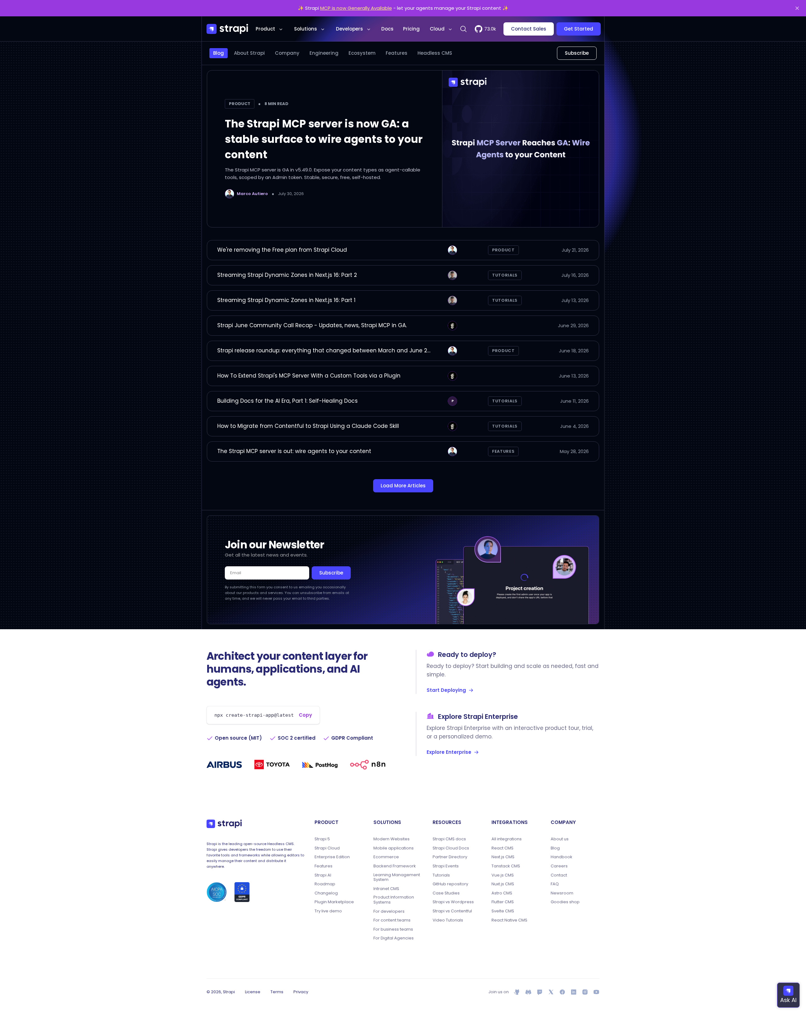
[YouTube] (596, 992)
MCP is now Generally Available (356, 8)
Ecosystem (362, 53)
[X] (551, 992)
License (252, 992)
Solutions (305, 28)
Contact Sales (528, 28)
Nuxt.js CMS (502, 884)
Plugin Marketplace (334, 902)
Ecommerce (386, 857)
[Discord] (528, 992)
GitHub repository (450, 884)
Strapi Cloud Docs (451, 848)
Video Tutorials (448, 920)
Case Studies (446, 893)
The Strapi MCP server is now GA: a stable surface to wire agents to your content (324, 139)
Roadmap (325, 884)
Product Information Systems (393, 900)
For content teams (392, 920)
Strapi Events (446, 866)
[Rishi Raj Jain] (452, 275)
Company (287, 53)
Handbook (561, 857)
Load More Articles (403, 485)
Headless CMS (434, 53)
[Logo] (227, 29)
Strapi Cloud (327, 848)
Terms (276, 992)
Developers (349, 28)
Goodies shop (565, 902)
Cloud (437, 28)
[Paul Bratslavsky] (452, 325)
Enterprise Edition (332, 857)
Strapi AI (323, 875)
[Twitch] (539, 992)
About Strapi (249, 53)
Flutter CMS (502, 902)
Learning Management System (396, 877)
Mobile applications (393, 848)
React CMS (502, 848)
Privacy (300, 992)
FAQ (555, 884)
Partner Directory (450, 857)
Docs (387, 28)
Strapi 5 (322, 839)
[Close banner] (797, 8)
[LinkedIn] (573, 992)
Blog (218, 53)
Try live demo (328, 911)
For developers (389, 911)
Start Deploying (446, 690)
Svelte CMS (502, 911)
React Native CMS (509, 920)
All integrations (506, 839)
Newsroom (562, 893)
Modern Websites (391, 839)
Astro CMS (501, 893)
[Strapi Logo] (224, 824)
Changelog (326, 893)
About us (560, 839)
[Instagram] (585, 992)
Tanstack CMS (505, 866)
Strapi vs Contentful (452, 911)
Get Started (578, 28)
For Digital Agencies (393, 938)
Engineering (323, 53)
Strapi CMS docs (449, 839)
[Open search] (463, 29)
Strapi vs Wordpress (453, 902)
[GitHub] (517, 992)
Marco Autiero (252, 194)
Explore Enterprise (449, 752)
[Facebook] (562, 992)
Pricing (411, 28)
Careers (559, 866)
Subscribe (577, 53)
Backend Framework (394, 866)
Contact (559, 875)
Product (265, 28)
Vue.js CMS (502, 875)
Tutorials (505, 275)
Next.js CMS (502, 857)
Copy (305, 715)
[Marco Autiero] (229, 194)
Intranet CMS (386, 888)
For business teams (393, 929)
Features (396, 53)
